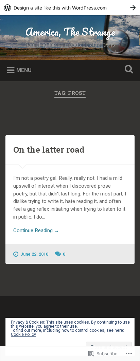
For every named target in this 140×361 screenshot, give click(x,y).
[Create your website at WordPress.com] (70, 7)
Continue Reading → (36, 230)
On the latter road (49, 149)
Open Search (127, 70)
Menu (24, 70)
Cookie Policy (23, 334)
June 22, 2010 (34, 254)
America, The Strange (70, 31)
